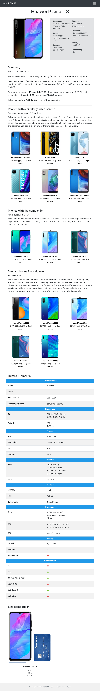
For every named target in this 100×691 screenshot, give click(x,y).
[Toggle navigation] (94, 3)
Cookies (62, 687)
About (69, 687)
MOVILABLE (9, 3)
